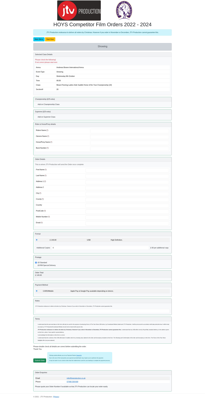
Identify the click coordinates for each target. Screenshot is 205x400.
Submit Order (40, 360)
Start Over (50, 39)
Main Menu (39, 39)
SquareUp (79, 355)
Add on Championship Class (48, 104)
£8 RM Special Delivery (47, 265)
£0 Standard (42, 262)
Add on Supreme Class (46, 117)
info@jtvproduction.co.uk (76, 378)
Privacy (56, 397)
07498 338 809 (72, 382)
